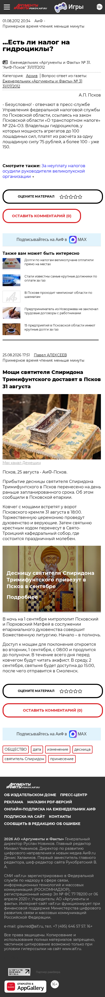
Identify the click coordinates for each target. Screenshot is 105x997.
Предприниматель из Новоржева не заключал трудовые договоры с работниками (61, 311)
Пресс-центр (73, 795)
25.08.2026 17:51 (16, 355)
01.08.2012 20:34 (16, 21)
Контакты (60, 816)
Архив (32, 76)
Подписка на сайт (24, 816)
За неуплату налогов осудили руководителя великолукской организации (44, 171)
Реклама (13, 802)
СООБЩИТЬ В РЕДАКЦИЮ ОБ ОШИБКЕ (42, 823)
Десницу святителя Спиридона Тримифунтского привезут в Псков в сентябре (50, 579)
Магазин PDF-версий (49, 802)
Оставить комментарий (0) (41, 216)
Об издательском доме (30, 795)
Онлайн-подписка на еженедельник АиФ (50, 809)
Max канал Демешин (22, 462)
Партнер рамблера (48, 972)
